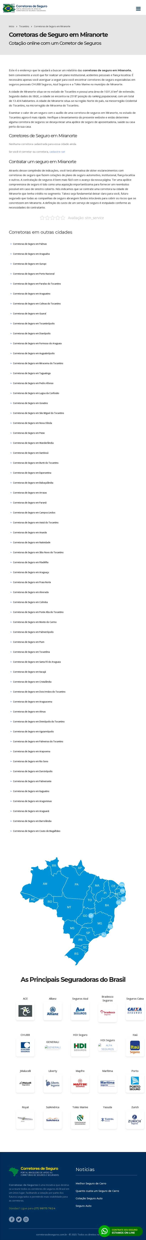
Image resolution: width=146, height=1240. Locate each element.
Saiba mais (73, 640)
